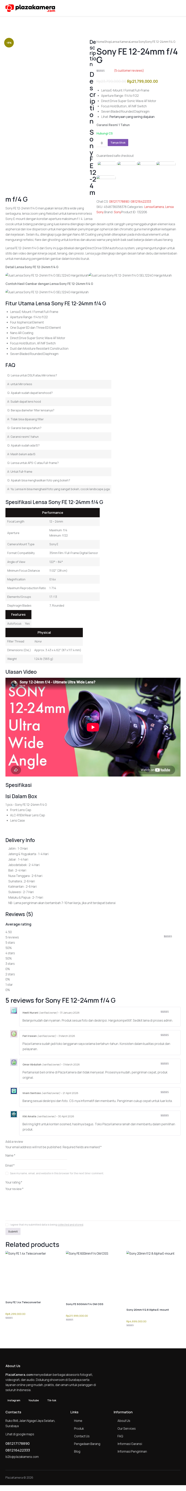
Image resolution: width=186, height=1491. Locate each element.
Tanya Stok (118, 142)
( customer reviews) (129, 70)
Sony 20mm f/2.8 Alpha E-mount (147, 1310)
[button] (179, 7)
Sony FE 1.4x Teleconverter (23, 1302)
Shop (107, 42)
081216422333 (141, 201)
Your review (14, 1189)
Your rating (13, 1182)
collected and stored (70, 1224)
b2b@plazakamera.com (22, 1457)
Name (10, 1155)
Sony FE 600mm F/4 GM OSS (84, 1304)
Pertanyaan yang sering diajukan (132, 117)
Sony (117, 212)
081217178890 (119, 201)
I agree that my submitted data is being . (47, 1224)
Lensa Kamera (120, 42)
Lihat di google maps (19, 1434)
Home (100, 42)
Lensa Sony (137, 42)
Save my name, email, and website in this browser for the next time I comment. (57, 1173)
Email (10, 1165)
